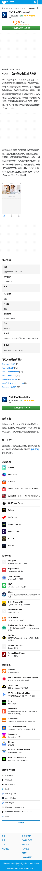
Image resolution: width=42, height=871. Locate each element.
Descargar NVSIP (9, 387)
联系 (3, 840)
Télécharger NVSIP (9, 379)
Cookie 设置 (27, 857)
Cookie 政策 (27, 840)
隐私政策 (25, 845)
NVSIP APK (19, 12)
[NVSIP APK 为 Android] (4, 15)
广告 (3, 845)
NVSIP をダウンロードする (13, 383)
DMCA (24, 853)
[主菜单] (40, 2)
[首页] (3, 8)
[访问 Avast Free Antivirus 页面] (21, 23)
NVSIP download (9, 376)
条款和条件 (26, 836)
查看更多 (21, 822)
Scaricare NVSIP (8, 364)
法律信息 (25, 849)
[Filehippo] (8, 2)
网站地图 (5, 849)
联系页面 (35, 449)
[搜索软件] (35, 2)
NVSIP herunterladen (10, 372)
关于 (3, 836)
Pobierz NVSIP (8, 368)
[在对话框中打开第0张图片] (11, 200)
